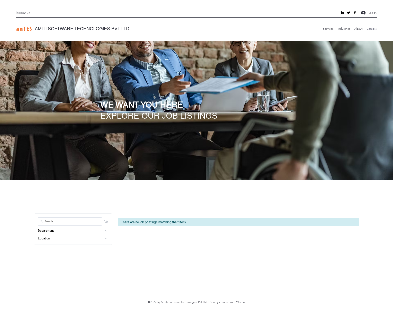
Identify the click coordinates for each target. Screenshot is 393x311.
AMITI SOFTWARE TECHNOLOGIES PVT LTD (82, 28)
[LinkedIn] (342, 13)
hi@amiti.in (23, 13)
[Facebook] (355, 13)
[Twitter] (349, 13)
